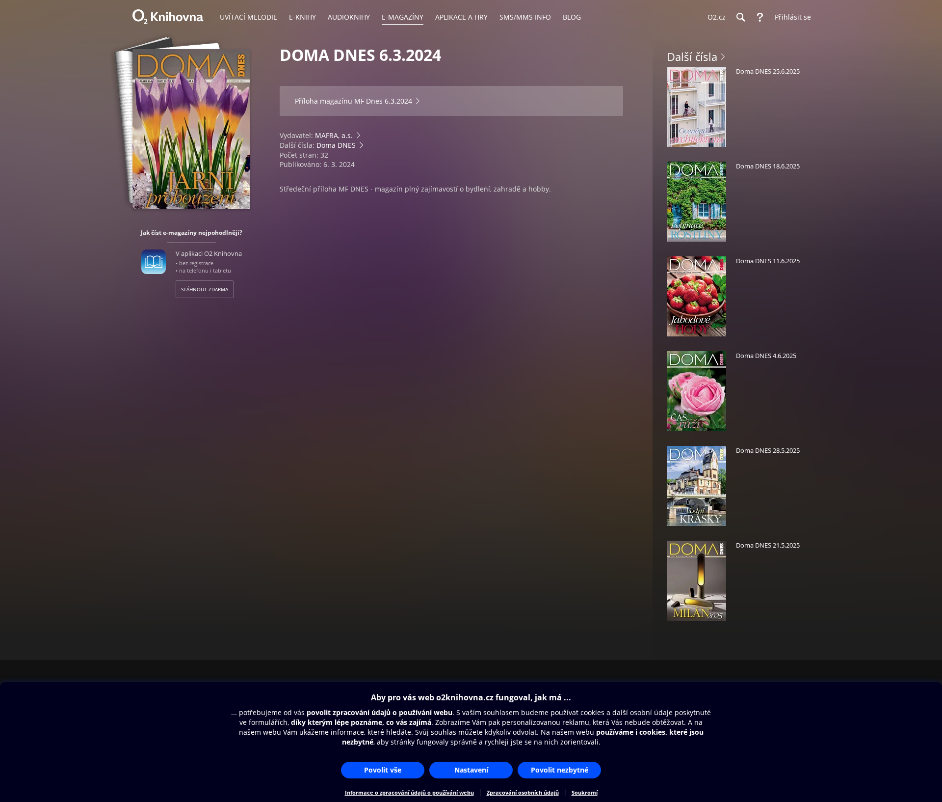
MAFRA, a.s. (334, 135)
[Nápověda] (760, 17)
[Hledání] (740, 17)
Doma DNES (336, 145)
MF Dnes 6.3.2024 (383, 101)
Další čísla (692, 56)
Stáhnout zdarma (204, 289)
